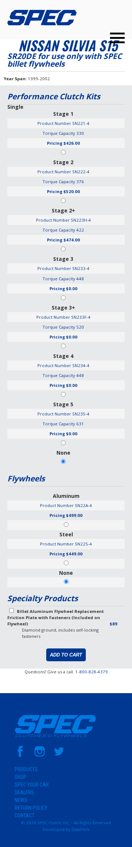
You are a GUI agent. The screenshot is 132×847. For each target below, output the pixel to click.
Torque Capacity (59, 133)
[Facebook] (20, 755)
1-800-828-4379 (91, 671)
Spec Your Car (32, 785)
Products (26, 769)
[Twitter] (59, 755)
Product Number (54, 123)
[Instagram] (39, 755)
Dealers (24, 792)
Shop (20, 777)
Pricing (54, 143)
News (21, 800)
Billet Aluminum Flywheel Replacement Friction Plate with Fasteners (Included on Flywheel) (55, 617)
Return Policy (31, 808)
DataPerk (80, 829)
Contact (24, 815)
